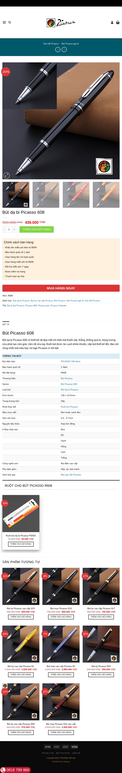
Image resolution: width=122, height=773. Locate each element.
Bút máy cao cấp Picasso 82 (61, 666)
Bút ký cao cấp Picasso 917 (101, 608)
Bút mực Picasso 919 (61, 608)
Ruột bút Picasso (69, 406)
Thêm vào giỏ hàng (37, 229)
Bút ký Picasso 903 (101, 666)
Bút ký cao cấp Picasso (42, 300)
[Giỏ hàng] (118, 22)
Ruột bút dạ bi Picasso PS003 (21, 535)
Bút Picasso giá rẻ (70, 44)
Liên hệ (76, 753)
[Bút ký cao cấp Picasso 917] (101, 586)
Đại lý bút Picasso (15, 305)
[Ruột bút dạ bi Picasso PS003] (20, 513)
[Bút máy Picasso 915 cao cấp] (60, 701)
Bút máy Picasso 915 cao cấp (61, 724)
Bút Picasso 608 (69, 384)
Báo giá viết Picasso (71, 474)
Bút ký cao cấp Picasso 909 (21, 724)
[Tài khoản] (112, 22)
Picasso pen (43, 305)
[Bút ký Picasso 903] (101, 644)
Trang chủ (48, 753)
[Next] (113, 120)
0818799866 (61, 3)
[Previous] (9, 120)
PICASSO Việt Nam (70, 361)
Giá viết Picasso (51, 44)
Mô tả (5, 324)
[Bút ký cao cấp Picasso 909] (20, 701)
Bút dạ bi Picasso (21, 300)
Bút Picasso (59, 300)
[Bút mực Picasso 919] (60, 586)
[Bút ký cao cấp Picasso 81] (20, 644)
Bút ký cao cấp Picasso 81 (21, 666)
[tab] (5, 324)
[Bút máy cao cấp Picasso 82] (60, 644)
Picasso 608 (31, 305)
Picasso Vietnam (58, 305)
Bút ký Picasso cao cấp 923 (21, 608)
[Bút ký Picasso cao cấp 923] (20, 586)
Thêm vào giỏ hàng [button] (20, 544)
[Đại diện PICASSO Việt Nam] (61, 22)
